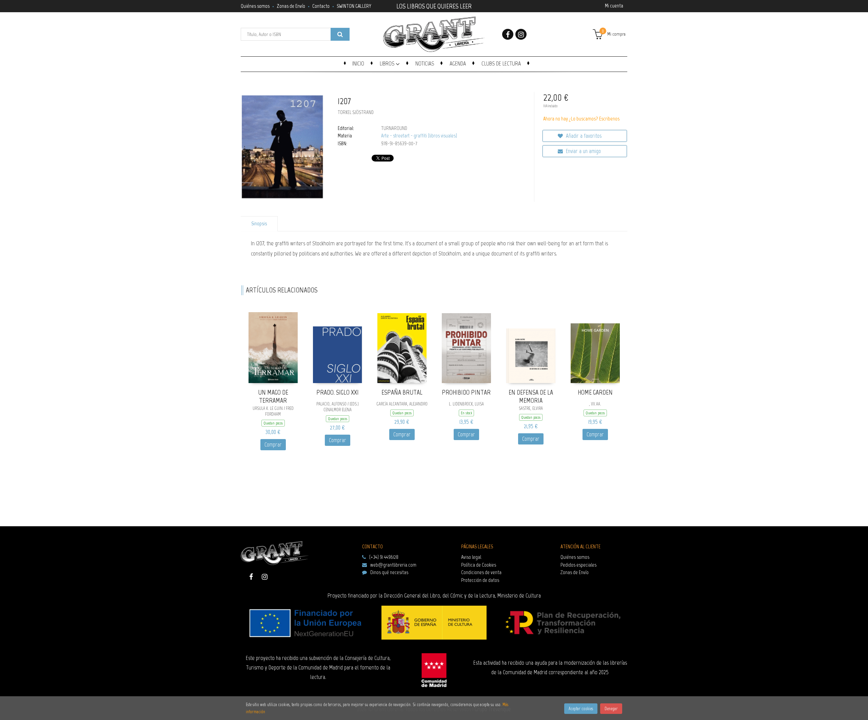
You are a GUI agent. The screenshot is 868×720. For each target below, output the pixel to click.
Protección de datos (480, 580)
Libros (388, 63)
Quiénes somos (255, 6)
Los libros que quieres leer (434, 5)
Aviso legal (471, 557)
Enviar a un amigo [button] (583, 151)
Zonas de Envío (291, 6)
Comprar (273, 444)
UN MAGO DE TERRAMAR (273, 396)
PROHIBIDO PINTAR (466, 392)
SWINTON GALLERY (354, 6)
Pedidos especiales (578, 565)
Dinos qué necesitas (389, 572)
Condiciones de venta (481, 572)
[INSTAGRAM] (521, 34)
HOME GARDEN (595, 392)
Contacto (321, 6)
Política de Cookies (478, 565)
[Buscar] (340, 34)
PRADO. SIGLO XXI (337, 392)
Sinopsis (259, 224)
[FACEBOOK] (507, 34)
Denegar (611, 708)
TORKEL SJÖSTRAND (356, 112)
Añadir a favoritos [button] (583, 135)
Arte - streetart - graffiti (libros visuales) (419, 136)
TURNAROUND (394, 128)
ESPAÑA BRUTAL (401, 392)
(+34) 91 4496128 (383, 557)
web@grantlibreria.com (393, 565)
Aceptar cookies (581, 708)
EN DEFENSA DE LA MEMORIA (531, 396)
